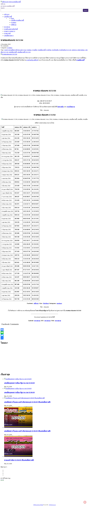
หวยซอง (3, 493)
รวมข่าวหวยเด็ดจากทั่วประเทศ (32, 497)
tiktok (52, 499)
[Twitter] (44, 335)
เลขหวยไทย (73, 493)
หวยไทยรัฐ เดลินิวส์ (32, 60)
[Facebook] (44, 329)
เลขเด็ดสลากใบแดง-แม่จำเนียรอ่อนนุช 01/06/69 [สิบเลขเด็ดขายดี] (27, 402)
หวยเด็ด (28, 493)
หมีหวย (36, 303)
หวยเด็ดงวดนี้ (80, 60)
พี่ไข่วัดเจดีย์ (41, 495)
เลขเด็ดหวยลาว (16, 495)
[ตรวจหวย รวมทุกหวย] (1, 480)
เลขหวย (45, 493)
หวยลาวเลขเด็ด (26, 495)
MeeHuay (46, 303)
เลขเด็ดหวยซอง (65, 493)
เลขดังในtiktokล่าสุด (45, 499)
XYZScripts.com (52, 504)
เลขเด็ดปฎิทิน (58, 497)
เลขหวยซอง (51, 493)
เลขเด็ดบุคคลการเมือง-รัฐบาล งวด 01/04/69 (19, 383)
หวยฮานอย (78, 497)
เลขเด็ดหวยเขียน (22, 499)
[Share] (44, 338)
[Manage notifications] (85, 502)
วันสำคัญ (72, 497)
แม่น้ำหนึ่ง (66, 497)
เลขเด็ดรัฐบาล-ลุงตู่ (33, 499)
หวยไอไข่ (45, 497)
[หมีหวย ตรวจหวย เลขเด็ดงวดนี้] (11, 2)
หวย (32, 493)
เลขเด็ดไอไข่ (13, 499)
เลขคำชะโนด (69, 495)
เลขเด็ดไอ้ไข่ (19, 497)
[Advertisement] (44, 74)
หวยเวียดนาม (71, 106)
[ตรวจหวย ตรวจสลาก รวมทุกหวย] (3, 480)
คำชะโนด (34, 495)
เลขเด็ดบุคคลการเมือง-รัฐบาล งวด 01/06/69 (19, 392)
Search (2, 8)
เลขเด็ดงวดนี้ (10, 493)
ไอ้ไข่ (56, 499)
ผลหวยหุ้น (61, 106)
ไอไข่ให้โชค (68, 499)
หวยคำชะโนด (49, 495)
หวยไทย (23, 493)
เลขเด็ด (57, 493)
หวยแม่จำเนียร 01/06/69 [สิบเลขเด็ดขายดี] (19, 460)
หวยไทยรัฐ (17, 493)
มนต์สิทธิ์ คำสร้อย (59, 495)
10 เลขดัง (61, 499)
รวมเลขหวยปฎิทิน (79, 495)
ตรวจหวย (37, 320)
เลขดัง (79, 493)
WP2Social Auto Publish (38, 504)
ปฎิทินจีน (75, 499)
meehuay (59, 303)
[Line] (44, 332)
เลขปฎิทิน (51, 497)
